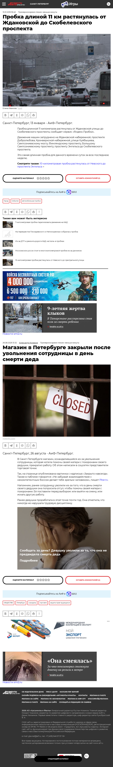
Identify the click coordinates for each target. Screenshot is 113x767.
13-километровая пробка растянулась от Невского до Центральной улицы (49, 260)
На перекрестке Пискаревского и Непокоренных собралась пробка (46, 232)
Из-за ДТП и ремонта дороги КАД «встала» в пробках (39, 241)
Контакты (82, 695)
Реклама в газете (98, 695)
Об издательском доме (33, 692)
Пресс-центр (51, 692)
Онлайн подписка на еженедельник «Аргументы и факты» (49, 695)
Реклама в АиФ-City (77, 699)
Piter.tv (103, 480)
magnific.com (9, 438)
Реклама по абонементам (53, 699)
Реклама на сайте (30, 699)
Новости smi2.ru (12, 333)
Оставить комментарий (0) (88, 178)
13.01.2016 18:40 (9, 12)
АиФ (20, 108)
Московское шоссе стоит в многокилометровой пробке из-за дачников (48, 251)
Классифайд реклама (98, 699)
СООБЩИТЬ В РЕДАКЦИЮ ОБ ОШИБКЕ (75, 702)
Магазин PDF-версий (69, 692)
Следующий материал (58, 759)
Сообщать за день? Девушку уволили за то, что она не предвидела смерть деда (63, 552)
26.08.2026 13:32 (10, 343)
